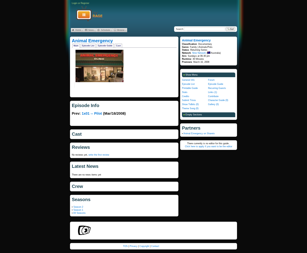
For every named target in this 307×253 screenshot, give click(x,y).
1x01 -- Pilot (92, 113)
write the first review (98, 154)
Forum (211, 80)
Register (85, 3)
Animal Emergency (92, 40)
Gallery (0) (213, 104)
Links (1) (212, 92)
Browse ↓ (121, 30)
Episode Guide (105, 45)
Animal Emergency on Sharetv (199, 133)
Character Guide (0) (218, 100)
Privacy (134, 246)
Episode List (88, 45)
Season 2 (78, 207)
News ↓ (91, 30)
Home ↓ (79, 30)
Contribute (213, 96)
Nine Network (199, 53)
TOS (125, 246)
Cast (118, 45)
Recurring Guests (217, 88)
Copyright (144, 246)
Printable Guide (190, 88)
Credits (185, 96)
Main (76, 45)
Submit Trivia (189, 100)
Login (74, 3)
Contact (155, 246)
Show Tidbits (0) (190, 104)
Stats (184, 92)
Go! (231, 29)
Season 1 (78, 210)
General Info (188, 80)
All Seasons (79, 213)
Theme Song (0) (190, 108)
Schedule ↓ (106, 30)
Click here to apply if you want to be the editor (208, 146)
